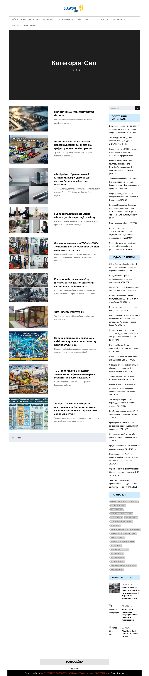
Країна (14, 19)
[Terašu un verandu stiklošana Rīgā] (28, 317)
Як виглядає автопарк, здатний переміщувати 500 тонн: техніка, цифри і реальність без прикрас (73, 145)
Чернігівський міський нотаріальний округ (125, 529)
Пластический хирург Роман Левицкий (124, 501)
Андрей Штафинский (118, 505)
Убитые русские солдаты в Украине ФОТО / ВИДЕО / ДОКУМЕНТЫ (120, 140)
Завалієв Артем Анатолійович (121, 513)
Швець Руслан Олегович (119, 549)
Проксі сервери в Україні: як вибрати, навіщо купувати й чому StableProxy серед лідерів (123, 457)
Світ (23, 19)
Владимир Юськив (117, 561)
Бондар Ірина (115, 545)
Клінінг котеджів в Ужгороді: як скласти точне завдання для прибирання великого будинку (122, 388)
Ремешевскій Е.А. (129, 533)
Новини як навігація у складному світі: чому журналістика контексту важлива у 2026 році (75, 341)
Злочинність (65, 19)
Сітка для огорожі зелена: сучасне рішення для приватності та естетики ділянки (124, 368)
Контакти (29, 25)
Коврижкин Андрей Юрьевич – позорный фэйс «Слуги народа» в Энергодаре (123, 196)
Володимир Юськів (117, 557)
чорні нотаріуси (116, 509)
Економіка (49, 19)
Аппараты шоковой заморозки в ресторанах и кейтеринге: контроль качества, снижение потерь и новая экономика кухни (75, 409)
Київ (79, 19)
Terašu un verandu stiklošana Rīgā (69, 312)
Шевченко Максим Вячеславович (122, 541)
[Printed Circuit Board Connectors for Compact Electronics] (28, 118)
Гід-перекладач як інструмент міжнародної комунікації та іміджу (74, 215)
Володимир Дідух (117, 553)
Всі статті (75, 669)
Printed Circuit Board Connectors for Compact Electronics (74, 113)
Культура (16, 25)
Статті (88, 19)
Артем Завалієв (116, 517)
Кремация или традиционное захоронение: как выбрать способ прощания (123, 425)
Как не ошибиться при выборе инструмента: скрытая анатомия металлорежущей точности (74, 282)
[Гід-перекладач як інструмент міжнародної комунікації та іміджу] (28, 220)
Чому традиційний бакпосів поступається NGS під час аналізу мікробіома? (123, 298)
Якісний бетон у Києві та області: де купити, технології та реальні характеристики (123, 267)
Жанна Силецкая (116, 569)
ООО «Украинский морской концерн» (123, 565)
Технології (119, 19)
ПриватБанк (115, 525)
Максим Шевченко (117, 537)
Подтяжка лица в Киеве (119, 223)
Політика (34, 19)
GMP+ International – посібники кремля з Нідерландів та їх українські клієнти (122, 246)
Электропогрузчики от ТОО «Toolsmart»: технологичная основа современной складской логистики (76, 246)
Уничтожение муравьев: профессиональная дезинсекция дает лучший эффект (123, 483)
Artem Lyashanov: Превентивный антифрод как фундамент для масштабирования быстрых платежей (72, 180)
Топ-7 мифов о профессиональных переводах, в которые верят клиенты (124, 402)
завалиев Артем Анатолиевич (121, 521)
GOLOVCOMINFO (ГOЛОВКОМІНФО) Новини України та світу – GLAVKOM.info (73, 673)
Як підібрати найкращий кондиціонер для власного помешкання (120, 279)
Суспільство (102, 19)
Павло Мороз (115, 533)
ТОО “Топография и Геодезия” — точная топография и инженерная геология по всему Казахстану (74, 374)
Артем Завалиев (131, 517)
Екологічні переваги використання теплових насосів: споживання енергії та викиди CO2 (124, 129)
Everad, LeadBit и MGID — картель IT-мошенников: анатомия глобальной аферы (124, 152)
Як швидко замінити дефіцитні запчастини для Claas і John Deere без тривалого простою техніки (123, 333)
